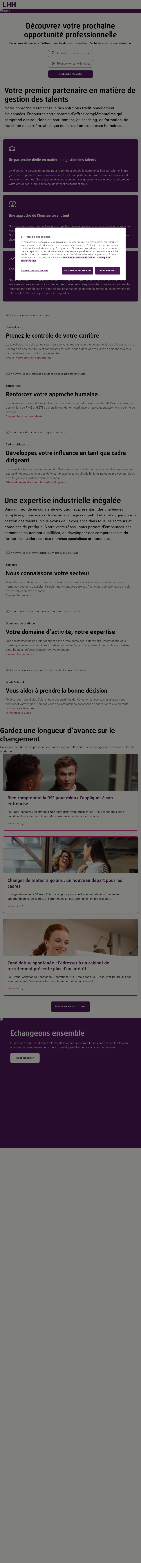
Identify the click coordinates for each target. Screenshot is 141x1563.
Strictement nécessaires (77, 270)
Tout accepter (107, 270)
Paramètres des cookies (34, 270)
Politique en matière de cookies (79, 257)
